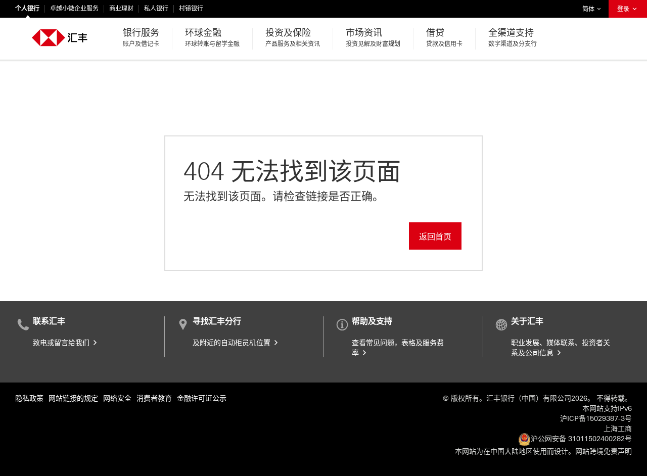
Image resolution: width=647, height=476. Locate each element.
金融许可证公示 (201, 398)
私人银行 (156, 8)
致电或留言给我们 (62, 343)
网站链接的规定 (73, 398)
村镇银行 (191, 8)
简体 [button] (594, 9)
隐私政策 (29, 398)
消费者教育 (154, 398)
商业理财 (121, 8)
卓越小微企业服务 (74, 8)
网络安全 (117, 398)
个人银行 (27, 8)
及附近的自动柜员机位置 (232, 343)
